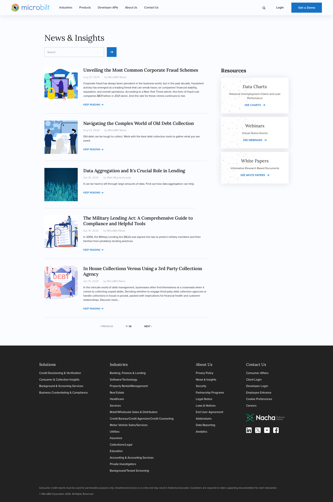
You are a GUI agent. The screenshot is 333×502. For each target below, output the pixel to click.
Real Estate (117, 392)
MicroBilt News (117, 77)
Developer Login (257, 386)
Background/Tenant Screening (129, 471)
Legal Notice (204, 399)
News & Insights (206, 379)
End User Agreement (209, 412)
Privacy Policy (204, 373)
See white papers (252, 175)
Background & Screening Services (61, 386)
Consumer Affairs (257, 373)
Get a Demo (306, 7)
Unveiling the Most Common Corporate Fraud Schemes (140, 70)
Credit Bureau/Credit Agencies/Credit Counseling (142, 418)
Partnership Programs (210, 392)
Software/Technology (123, 379)
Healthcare (117, 399)
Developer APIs (108, 7)
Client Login (254, 379)
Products (85, 7)
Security (201, 386)
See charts (253, 105)
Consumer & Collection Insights (59, 379)
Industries (65, 7)
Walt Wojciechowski (119, 178)
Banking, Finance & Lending (128, 373)
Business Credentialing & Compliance (63, 392)
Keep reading (91, 105)
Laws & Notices (206, 405)
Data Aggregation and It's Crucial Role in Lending (134, 170)
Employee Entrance (258, 392)
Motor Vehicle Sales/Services (129, 425)
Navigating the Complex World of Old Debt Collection (138, 123)
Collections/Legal (121, 445)
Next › (148, 326)
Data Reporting (205, 425)
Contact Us (151, 7)
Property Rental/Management (129, 386)
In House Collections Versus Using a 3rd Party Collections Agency (142, 271)
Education (116, 451)
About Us (131, 7)
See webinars (252, 140)
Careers (251, 405)
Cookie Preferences (259, 399)
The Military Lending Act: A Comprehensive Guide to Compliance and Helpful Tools (138, 221)
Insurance (116, 438)
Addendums (204, 418)
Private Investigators (123, 464)
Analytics (201, 431)
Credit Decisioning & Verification (60, 373)
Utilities (114, 431)
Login (280, 7)
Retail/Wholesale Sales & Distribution (133, 412)
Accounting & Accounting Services (132, 458)
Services (115, 405)
